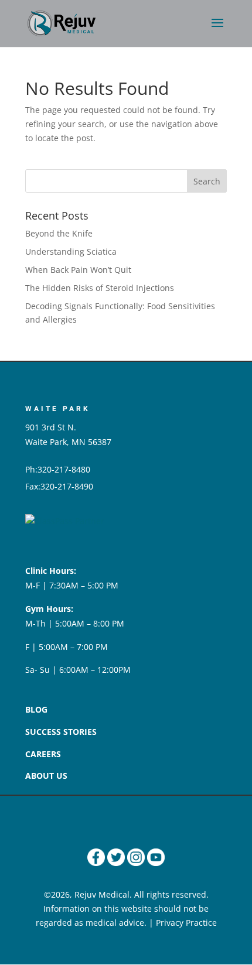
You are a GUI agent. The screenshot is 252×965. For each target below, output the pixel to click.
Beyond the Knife (59, 233)
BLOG (36, 709)
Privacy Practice (186, 922)
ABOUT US (46, 775)
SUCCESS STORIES (61, 731)
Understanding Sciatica (71, 251)
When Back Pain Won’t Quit (78, 269)
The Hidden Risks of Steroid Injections (99, 287)
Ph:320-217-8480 (57, 469)
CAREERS (43, 753)
